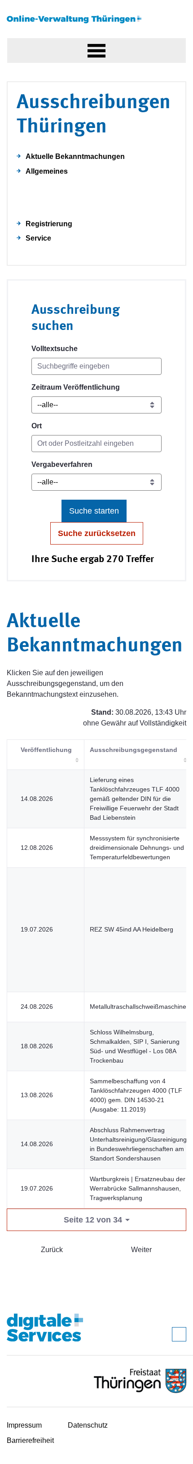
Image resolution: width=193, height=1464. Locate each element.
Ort (36, 426)
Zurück (52, 1249)
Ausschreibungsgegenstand (133, 749)
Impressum (24, 1425)
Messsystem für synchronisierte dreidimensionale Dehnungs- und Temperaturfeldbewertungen (137, 848)
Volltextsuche (54, 348)
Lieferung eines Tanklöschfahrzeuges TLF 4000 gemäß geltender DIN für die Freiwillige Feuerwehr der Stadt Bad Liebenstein (135, 798)
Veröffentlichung (46, 749)
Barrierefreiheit (30, 1440)
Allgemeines (47, 171)
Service (38, 238)
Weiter (141, 1249)
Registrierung (49, 224)
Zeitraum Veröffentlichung (75, 387)
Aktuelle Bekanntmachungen (75, 156)
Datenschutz (88, 1425)
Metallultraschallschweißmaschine (138, 1006)
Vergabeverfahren (61, 464)
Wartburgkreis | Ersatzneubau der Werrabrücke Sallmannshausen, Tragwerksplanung (137, 1188)
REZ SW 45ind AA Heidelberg (131, 929)
